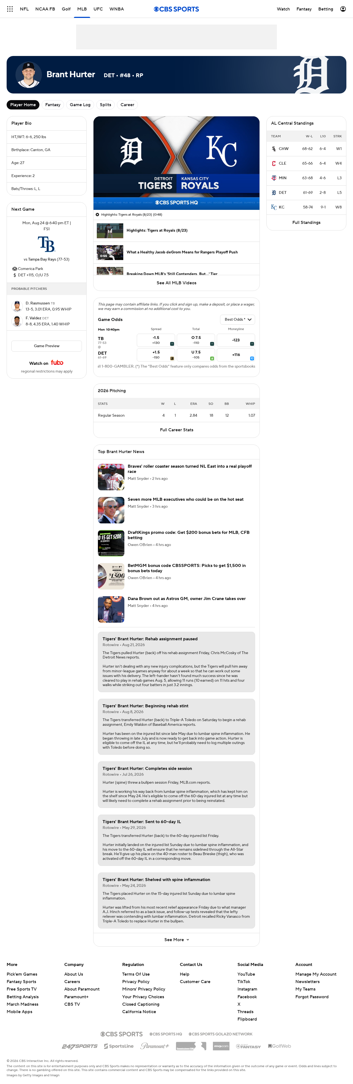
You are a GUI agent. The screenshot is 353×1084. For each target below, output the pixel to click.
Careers (72, 981)
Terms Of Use (136, 974)
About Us (73, 974)
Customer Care (195, 981)
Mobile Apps (19, 1012)
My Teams (305, 989)
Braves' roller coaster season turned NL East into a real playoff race (190, 469)
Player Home (23, 105)
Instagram (247, 989)
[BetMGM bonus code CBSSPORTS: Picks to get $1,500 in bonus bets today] (111, 576)
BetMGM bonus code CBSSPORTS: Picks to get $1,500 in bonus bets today (187, 568)
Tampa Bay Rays (42, 259)
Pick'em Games (22, 974)
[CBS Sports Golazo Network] (221, 1033)
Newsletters (307, 981)
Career (127, 105)
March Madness (22, 1004)
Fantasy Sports (21, 981)
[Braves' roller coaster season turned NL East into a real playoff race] (111, 477)
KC (281, 207)
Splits (105, 105)
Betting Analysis (23, 997)
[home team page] (46, 244)
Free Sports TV (22, 989)
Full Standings (306, 222)
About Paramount (82, 989)
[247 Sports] (80, 1045)
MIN (283, 178)
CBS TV (72, 1004)
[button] (10, 9)
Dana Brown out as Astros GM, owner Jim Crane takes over (187, 598)
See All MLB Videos (176, 283)
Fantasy (52, 105)
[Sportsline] (119, 1045)
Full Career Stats (176, 430)
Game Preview (47, 346)
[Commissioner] (191, 1044)
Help (184, 974)
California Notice (139, 1012)
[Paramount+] (154, 1045)
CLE (282, 163)
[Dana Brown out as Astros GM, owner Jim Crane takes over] (111, 609)
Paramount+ (76, 997)
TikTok (243, 981)
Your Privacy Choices (143, 997)
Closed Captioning (140, 1004)
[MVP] (221, 1044)
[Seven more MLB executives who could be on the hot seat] (111, 510)
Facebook (247, 997)
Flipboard (247, 1019)
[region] (176, 163)
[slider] (176, 194)
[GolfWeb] (279, 1046)
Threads (245, 1012)
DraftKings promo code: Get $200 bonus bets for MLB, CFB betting (189, 535)
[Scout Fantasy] (248, 1046)
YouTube (246, 974)
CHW (284, 148)
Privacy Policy (135, 981)
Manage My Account (315, 974)
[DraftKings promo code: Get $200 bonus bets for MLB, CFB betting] (111, 543)
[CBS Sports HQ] (165, 1033)
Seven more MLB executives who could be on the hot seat (186, 499)
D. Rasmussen (38, 303)
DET (283, 192)
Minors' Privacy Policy (143, 989)
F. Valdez (34, 318)
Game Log (80, 105)
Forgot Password (312, 997)
